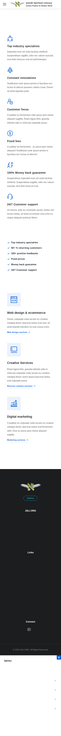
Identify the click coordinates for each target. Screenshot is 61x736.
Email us (30, 498)
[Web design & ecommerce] (14, 299)
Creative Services (20, 363)
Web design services (17, 332)
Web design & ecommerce (26, 312)
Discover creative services (19, 386)
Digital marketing (19, 416)
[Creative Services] (14, 350)
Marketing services (16, 440)
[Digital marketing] (14, 403)
